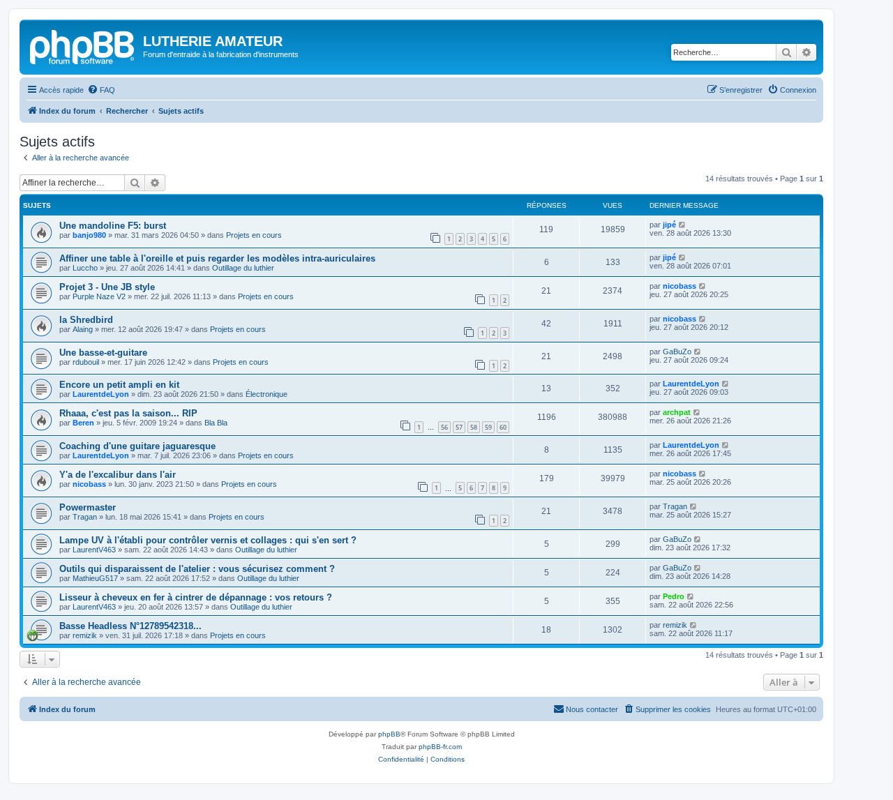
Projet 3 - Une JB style (107, 287)
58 (473, 427)
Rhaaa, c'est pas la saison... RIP (128, 413)
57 (459, 427)
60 (503, 427)
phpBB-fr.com (440, 746)
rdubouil (86, 362)
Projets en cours (254, 235)
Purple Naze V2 (99, 296)
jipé (669, 224)
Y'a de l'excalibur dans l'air (117, 474)
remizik (85, 635)
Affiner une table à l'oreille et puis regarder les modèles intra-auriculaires (217, 258)
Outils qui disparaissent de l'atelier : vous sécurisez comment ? (197, 569)
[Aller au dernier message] (682, 224)
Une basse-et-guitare (103, 352)
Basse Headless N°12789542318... (130, 626)
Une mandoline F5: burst (112, 225)
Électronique (266, 394)
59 (488, 427)
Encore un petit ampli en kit (119, 384)
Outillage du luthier (243, 268)
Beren (83, 422)
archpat (677, 412)
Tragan (85, 517)
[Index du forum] (83, 45)
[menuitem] (101, 90)
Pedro (673, 596)
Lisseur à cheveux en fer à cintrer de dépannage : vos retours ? (195, 597)
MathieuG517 (95, 578)
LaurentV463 (94, 549)
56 (444, 427)
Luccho (85, 268)
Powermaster (87, 507)
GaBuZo (677, 351)
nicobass (679, 286)
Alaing (83, 329)
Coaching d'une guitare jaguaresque (137, 446)
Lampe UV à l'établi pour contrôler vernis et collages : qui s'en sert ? (208, 540)
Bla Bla (215, 422)
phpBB (389, 734)
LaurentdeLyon (101, 394)
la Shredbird (86, 320)
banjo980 (89, 235)
